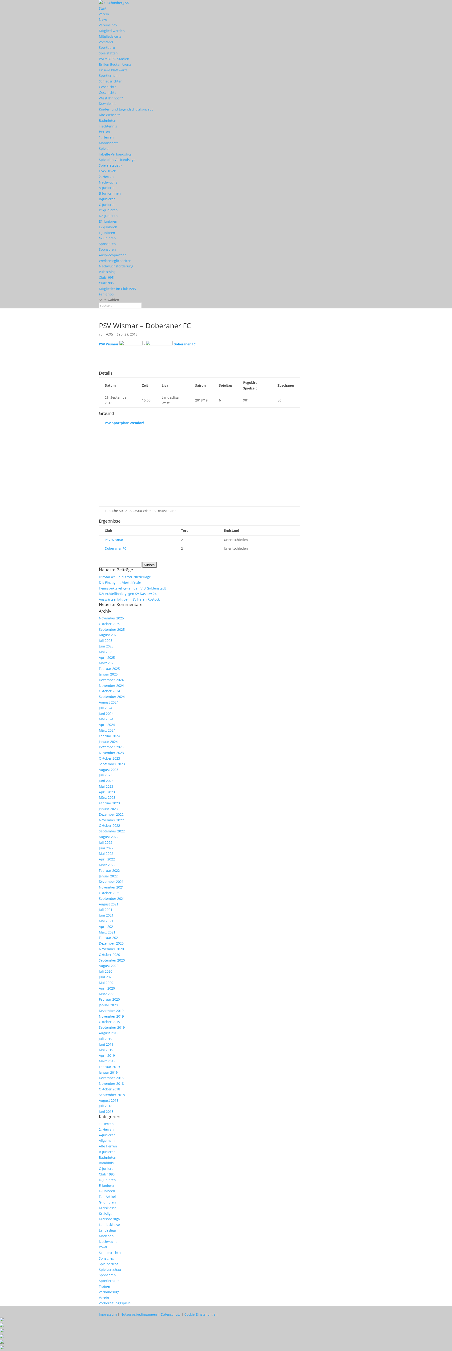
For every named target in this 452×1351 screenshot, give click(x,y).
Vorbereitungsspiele (115, 1303)
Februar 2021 (109, 937)
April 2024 (107, 724)
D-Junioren (107, 1180)
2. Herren (106, 176)
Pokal (103, 1247)
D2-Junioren (108, 215)
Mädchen (106, 1236)
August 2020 (108, 965)
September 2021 (112, 898)
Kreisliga (106, 1213)
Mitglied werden (112, 31)
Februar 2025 (109, 668)
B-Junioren (107, 199)
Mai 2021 (106, 921)
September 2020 (112, 960)
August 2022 (108, 837)
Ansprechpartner (112, 255)
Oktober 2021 (109, 893)
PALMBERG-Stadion (114, 59)
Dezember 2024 (111, 680)
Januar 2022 (108, 876)
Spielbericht (108, 1264)
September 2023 (112, 764)
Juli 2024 (105, 708)
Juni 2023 (106, 780)
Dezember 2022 (111, 814)
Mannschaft (108, 143)
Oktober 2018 (109, 1089)
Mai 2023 (106, 786)
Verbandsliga (109, 1292)
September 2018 (112, 1095)
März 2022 (107, 865)
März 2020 (107, 993)
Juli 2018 (105, 1106)
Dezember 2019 (111, 1010)
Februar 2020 (109, 999)
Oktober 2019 (109, 1021)
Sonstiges (106, 1258)
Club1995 (106, 277)
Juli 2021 (105, 909)
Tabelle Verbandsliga (115, 154)
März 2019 (107, 1061)
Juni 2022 (106, 848)
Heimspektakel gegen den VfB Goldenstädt (132, 588)
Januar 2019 (108, 1072)
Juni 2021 (106, 915)
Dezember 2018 (111, 1078)
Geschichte (107, 87)
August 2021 (108, 904)
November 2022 (111, 820)
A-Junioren (107, 187)
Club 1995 (107, 1174)
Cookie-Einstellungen (201, 1314)
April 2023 (107, 792)
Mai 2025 (106, 652)
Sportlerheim (109, 75)
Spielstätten (108, 53)
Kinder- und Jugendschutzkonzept (126, 109)
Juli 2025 (105, 640)
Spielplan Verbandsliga (117, 159)
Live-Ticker (107, 171)
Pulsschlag (107, 272)
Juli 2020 (105, 971)
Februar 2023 (109, 803)
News (103, 19)
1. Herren (106, 137)
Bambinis (106, 1163)
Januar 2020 (108, 1005)
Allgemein (107, 1140)
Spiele (104, 148)
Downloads (107, 103)
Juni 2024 (106, 713)
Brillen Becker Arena (115, 64)
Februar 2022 (109, 870)
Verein (104, 14)
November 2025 (111, 618)
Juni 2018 (106, 1111)
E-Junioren (107, 1185)
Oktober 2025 (109, 624)
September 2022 (112, 831)
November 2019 (111, 1016)
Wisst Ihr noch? (111, 98)
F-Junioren (107, 232)
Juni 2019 (106, 1044)
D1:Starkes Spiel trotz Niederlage (125, 577)
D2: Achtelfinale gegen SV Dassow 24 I (128, 593)
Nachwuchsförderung (116, 266)
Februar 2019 (109, 1066)
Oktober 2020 (109, 954)
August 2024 (108, 702)
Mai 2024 (106, 719)
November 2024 (111, 685)
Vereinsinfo (108, 25)
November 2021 (111, 887)
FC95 (109, 334)
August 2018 (108, 1100)
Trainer (104, 1286)
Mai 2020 (106, 982)
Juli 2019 (105, 1038)
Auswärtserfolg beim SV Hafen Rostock (129, 599)
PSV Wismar (114, 539)
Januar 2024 (108, 741)
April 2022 (107, 859)
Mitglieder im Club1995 (117, 289)
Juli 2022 (105, 842)
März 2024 (107, 730)
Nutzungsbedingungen (139, 1314)
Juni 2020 (106, 977)
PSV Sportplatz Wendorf (124, 423)
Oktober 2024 (109, 691)
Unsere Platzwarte (113, 70)
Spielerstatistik (110, 165)
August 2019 (108, 1033)
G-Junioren (107, 238)
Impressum (108, 1314)
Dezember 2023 (111, 747)
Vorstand (106, 42)
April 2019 (107, 1055)
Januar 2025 (108, 674)
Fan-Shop (106, 294)
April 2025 (107, 657)
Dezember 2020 (111, 943)
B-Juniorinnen (110, 193)
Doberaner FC (115, 548)
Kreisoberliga (109, 1219)
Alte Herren (108, 1146)
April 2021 (107, 926)
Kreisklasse (108, 1208)
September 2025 (112, 629)
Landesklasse (109, 1224)
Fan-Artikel (107, 1196)
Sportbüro (107, 47)
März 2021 (107, 932)
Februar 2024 (109, 736)
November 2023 (111, 752)
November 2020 (111, 949)
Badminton (107, 120)
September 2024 (112, 696)
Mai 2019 (106, 1050)
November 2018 (111, 1083)
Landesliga (107, 1230)
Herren (104, 131)
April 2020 (107, 988)
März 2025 (107, 663)
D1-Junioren (108, 210)
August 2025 (108, 635)
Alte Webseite (110, 115)
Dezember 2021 (111, 881)
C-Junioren (107, 204)
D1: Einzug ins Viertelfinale (120, 582)
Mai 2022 (106, 853)
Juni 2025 (106, 646)
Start (102, 8)
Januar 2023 (108, 809)
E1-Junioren (108, 221)
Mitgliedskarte (110, 36)
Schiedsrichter (110, 81)
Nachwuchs (108, 182)
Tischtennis (108, 126)
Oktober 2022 (109, 825)
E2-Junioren (108, 227)
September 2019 (112, 1027)
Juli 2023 (105, 775)
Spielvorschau (110, 1269)
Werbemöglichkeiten (115, 260)
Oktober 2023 (109, 758)
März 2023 (107, 797)
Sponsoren (107, 244)
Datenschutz (171, 1314)
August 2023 (108, 769)
